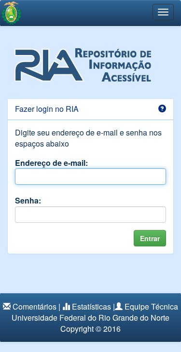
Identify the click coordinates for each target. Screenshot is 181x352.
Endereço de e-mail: (51, 162)
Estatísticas (91, 306)
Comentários (34, 306)
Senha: (28, 200)
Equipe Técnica (151, 306)
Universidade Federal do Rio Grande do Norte (90, 317)
